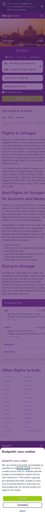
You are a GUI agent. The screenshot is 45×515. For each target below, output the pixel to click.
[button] (22, 511)
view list (35, 477)
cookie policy (23, 468)
